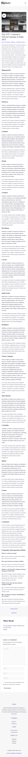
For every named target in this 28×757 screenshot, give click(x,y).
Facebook (14, 739)
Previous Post (13, 608)
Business (13, 42)
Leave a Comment (6, 42)
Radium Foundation (16, 753)
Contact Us (14, 723)
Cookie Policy (14, 732)
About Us (14, 721)
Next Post (14, 612)
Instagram (14, 741)
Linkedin (14, 743)
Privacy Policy (14, 730)
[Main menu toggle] (25, 3)
